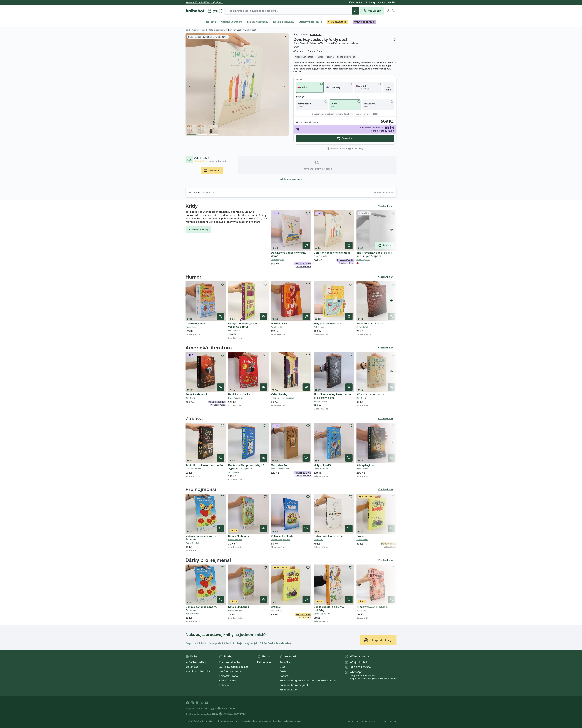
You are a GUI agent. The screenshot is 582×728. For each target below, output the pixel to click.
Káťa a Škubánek (238, 536)
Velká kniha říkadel (282, 536)
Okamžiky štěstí (195, 323)
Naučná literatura (231, 21)
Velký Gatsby (279, 394)
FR (385, 721)
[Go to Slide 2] (202, 130)
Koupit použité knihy (198, 671)
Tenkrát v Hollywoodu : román (204, 465)
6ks (336, 114)
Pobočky (224, 685)
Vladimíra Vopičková (280, 540)
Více (388, 90)
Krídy (296, 47)
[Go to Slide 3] (213, 130)
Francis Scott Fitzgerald (282, 398)
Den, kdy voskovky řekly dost (357, 114)
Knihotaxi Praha (228, 676)
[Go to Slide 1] (191, 130)
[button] (237, 84)
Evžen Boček (362, 327)
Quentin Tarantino (194, 469)
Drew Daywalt (301, 43)
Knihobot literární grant (294, 685)
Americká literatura (209, 347)
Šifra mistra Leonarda (370, 394)
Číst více (297, 71)
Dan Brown (191, 398)
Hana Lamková (235, 540)
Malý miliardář (322, 465)
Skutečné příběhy (257, 21)
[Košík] (393, 11)
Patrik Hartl (191, 327)
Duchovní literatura (310, 21)
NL (380, 721)
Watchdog (192, 666)
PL (395, 721)
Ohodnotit (315, 34)
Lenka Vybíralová (322, 614)
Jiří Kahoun (361, 610)
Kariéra (284, 676)
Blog (282, 666)
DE (358, 721)
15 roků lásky (279, 323)
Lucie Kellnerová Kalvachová (343, 43)
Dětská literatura (283, 21)
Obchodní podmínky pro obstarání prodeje (237, 721)
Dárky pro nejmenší (208, 560)
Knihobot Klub (288, 689)
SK (348, 721)
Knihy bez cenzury (292, 721)
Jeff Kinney (233, 472)
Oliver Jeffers (317, 43)
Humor (194, 277)
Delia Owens (362, 469)
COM (364, 721)
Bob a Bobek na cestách (329, 536)
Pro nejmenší (201, 489)
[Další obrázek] (284, 87)
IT (375, 721)
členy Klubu (387, 131)
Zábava (194, 418)
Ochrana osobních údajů (270, 721)
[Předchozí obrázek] (189, 87)
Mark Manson (234, 330)
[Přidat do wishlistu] (393, 40)
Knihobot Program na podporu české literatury (308, 680)
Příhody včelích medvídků (372, 607)
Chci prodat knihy (229, 662)
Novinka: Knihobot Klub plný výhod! (204, 2)
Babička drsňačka (239, 394)
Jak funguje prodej (230, 671)
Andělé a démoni (196, 394)
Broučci (361, 536)
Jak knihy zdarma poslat (233, 666)
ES (370, 721)
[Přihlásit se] (388, 11)
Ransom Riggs (320, 401)
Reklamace (264, 662)
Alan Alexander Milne (281, 469)
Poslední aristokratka (369, 323)
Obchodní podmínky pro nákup (200, 721)
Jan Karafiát (362, 540)
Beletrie (211, 21)
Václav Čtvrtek (192, 543)
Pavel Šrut (318, 540)
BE (390, 721)
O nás (283, 671)
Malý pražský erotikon (327, 323)
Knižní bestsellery (196, 662)
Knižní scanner (227, 680)
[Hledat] (355, 11)
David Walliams (235, 398)
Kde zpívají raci (365, 465)
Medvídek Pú (279, 465)
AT (353, 721)
